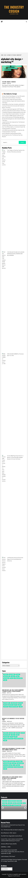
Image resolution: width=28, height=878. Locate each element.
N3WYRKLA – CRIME (5, 847)
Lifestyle (13, 676)
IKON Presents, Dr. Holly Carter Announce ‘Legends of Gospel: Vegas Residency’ (13, 690)
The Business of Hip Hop (12, 68)
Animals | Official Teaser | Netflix (9, 844)
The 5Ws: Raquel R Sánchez (9, 82)
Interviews (19, 66)
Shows (19, 704)
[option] (14, 809)
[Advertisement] (14, 38)
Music (18, 676)
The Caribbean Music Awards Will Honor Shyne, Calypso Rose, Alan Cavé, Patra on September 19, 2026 (12, 851)
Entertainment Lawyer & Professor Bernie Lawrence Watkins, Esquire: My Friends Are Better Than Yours (13, 101)
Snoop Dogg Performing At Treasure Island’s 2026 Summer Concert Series (13, 749)
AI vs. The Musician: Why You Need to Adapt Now (12, 830)
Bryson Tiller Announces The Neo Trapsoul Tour (13, 719)
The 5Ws (4, 68)
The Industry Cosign (14, 9)
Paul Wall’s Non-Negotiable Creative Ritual (11, 836)
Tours (5, 680)
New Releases (6, 678)
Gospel (18, 674)
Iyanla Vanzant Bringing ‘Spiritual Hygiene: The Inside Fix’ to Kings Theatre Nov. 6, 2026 (14, 860)
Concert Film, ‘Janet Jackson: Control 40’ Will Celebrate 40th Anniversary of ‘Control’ (12, 840)
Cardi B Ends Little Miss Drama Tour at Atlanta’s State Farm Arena (12, 777)
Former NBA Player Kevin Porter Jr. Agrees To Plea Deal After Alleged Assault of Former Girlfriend (15, 457)
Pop (11, 678)
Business (13, 66)
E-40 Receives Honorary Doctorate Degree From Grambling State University (15, 559)
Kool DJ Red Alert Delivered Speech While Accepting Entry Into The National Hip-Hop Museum (12, 135)
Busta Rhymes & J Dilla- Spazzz (8, 833)
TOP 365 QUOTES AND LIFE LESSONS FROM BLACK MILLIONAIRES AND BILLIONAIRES (15, 253)
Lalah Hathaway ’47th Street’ (8, 856)
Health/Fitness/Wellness (7, 800)
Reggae (17, 805)
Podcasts (5, 805)
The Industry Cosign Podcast (8, 809)
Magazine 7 (10, 876)
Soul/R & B (6, 706)
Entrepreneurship (6, 66)
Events (18, 732)
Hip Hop (22, 732)
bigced (4, 83)
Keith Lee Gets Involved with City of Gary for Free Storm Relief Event (13, 825)
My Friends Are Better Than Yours (18, 803)
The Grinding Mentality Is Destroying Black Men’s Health (13, 814)
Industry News (6, 676)
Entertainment (12, 674)
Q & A (13, 805)
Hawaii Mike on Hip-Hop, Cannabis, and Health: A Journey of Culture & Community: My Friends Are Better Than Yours (13, 106)
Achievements (6, 761)
